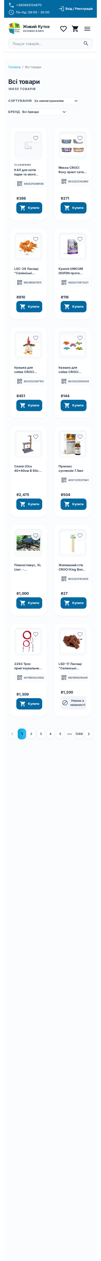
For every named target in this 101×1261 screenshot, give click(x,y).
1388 (79, 734)
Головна (14, 67)
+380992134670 (29, 5)
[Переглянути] (28, 145)
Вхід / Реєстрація (75, 9)
